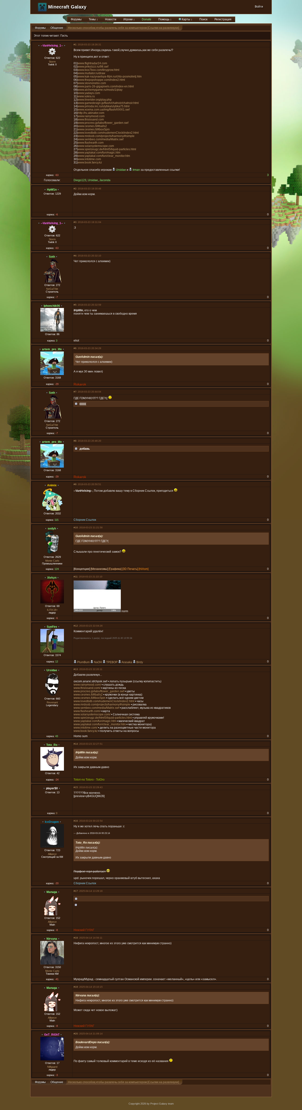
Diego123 (80, 180)
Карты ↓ (186, 19)
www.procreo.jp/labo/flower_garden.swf (103, 122)
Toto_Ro (51, 745)
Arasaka (127, 662)
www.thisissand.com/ (87, 688)
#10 (76, 527)
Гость (64, 35)
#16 (76, 821)
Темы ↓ (93, 19)
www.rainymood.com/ (87, 684)
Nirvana (51, 938)
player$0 (52, 788)
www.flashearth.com (91, 142)
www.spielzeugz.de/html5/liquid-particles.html (107, 149)
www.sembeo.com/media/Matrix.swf (100, 139)
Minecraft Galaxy (67, 6)
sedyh (52, 528)
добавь (85, 448)
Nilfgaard (52, 1066)
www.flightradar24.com (92, 63)
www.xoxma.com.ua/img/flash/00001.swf (104, 109)
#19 (76, 987)
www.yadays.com (89, 93)
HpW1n (52, 189)
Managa (51, 892)
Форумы (76, 19)
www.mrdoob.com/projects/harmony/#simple (106, 136)
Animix (52, 485)
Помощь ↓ (165, 19)
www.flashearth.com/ (87, 711)
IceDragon (52, 822)
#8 (75, 441)
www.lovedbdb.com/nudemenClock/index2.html (108, 132)
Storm (52, 61)
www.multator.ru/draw (91, 73)
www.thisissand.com (91, 119)
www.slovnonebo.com (92, 83)
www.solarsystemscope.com (96, 146)
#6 (75, 348)
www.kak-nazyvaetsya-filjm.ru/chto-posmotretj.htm (110, 76)
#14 (76, 744)
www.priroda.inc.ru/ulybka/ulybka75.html (104, 106)
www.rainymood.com (91, 116)
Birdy (139, 662)
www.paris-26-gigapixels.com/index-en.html (106, 86)
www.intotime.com (89, 159)
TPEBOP (111, 662)
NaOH (98, 662)
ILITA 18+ (52, 609)
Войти (259, 6)
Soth (52, 256)
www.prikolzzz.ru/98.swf (93, 66)
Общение (56, 28)
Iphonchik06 (52, 305)
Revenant (52, 702)
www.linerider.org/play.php (95, 99)
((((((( (83, 404)
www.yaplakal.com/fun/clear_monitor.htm (104, 156)
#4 (75, 255)
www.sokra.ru (86, 96)
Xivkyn (51, 577)
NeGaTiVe (52, 288)
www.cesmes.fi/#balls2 (92, 126)
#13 (76, 669)
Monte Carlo (52, 560)
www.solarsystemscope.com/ (92, 714)
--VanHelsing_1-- (52, 45)
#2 (75, 188)
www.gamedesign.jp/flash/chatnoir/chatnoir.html (108, 103)
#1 (75, 44)
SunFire (52, 626)
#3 (75, 222)
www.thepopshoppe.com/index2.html (101, 79)
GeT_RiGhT (51, 1034)
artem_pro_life (52, 349)
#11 (76, 576)
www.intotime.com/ (85, 727)
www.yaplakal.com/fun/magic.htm (99, 152)
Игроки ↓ (129, 19)
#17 (76, 891)
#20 (76, 1033)
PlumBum (83, 662)
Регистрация (222, 19)
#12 (76, 625)
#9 (75, 484)
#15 (76, 787)
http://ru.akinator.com (91, 113)
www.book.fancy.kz (90, 162)
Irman (136, 169)
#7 (75, 391)
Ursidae (121, 169)
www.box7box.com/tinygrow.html (98, 70)
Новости (110, 19)
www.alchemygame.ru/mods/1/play (100, 89)
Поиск (203, 19)
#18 (76, 937)
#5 (75, 304)
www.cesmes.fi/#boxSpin (94, 129)
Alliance (52, 854)
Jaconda (104, 180)
